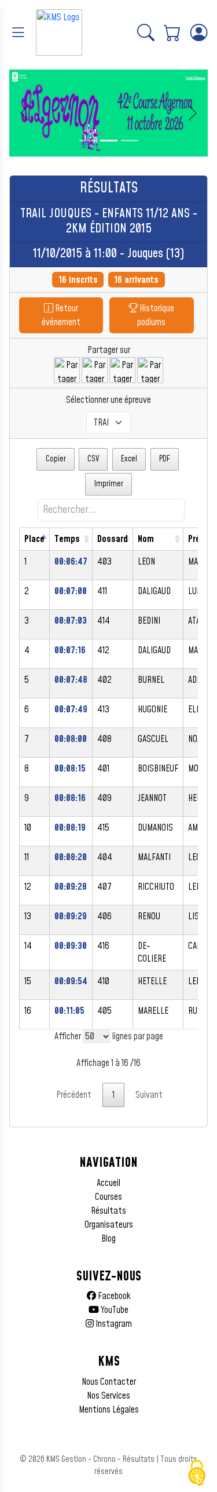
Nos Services (108, 1395)
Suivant (149, 1095)
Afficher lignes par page (108, 1036)
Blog (108, 1238)
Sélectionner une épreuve (108, 400)
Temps (67, 539)
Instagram (113, 1324)
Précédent (73, 1095)
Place (34, 539)
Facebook (113, 1296)
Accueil (108, 1183)
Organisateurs (108, 1224)
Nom (146, 539)
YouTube (113, 1310)
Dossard (112, 539)
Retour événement (61, 315)
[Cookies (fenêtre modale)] (196, 1473)
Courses (108, 1197)
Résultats (108, 1210)
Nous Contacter (109, 1381)
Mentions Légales (109, 1409)
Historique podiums (155, 315)
